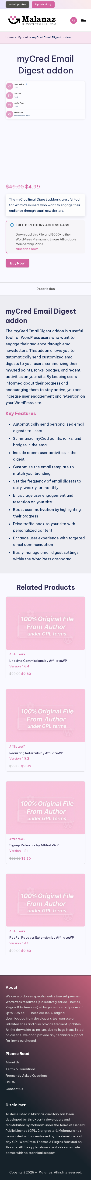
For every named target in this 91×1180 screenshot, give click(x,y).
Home (10, 37)
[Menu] (83, 20)
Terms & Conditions (20, 1069)
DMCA (10, 1082)
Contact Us (14, 1089)
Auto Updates (17, 4)
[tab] (45, 289)
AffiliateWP (17, 654)
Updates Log (43, 4)
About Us (13, 1062)
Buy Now (17, 263)
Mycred (23, 37)
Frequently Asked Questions (27, 1075)
